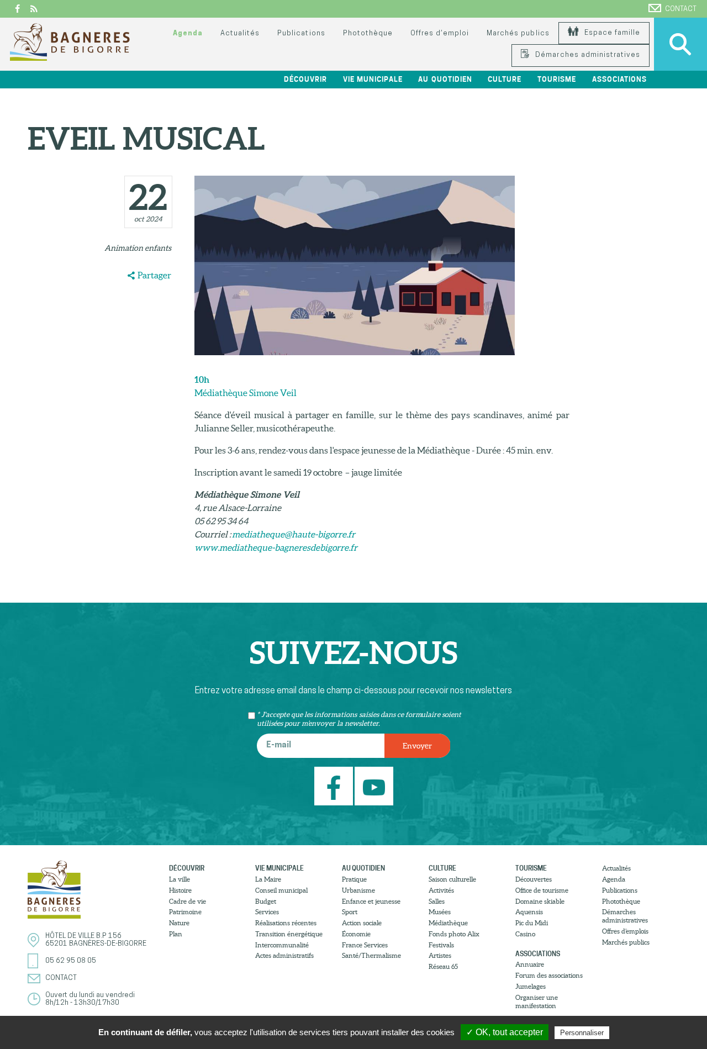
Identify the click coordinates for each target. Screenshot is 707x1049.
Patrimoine (185, 911)
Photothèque (368, 33)
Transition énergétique (289, 933)
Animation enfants (137, 248)
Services (267, 911)
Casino (525, 933)
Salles (437, 901)
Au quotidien (363, 868)
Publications (301, 33)
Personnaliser (582, 1033)
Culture (442, 868)
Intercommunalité (282, 944)
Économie (356, 933)
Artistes (440, 955)
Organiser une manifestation (536, 1001)
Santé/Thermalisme (371, 955)
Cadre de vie (187, 901)
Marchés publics (518, 33)
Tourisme (531, 868)
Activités (441, 890)
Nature (179, 922)
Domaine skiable (539, 901)
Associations (537, 954)
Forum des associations (549, 975)
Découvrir (186, 868)
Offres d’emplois (625, 931)
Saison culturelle (452, 879)
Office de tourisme (541, 890)
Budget (265, 901)
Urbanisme (358, 890)
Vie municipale (279, 868)
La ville (179, 879)
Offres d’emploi (439, 33)
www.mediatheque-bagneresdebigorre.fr (275, 547)
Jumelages (530, 986)
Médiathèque (448, 922)
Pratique (354, 879)
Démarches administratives (586, 55)
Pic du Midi (531, 922)
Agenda (188, 33)
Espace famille (611, 32)
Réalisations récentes (285, 922)
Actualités (240, 33)
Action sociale (362, 922)
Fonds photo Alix (454, 933)
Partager (154, 275)
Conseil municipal (281, 890)
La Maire (268, 879)
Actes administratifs (284, 955)
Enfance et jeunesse (371, 901)
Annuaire (529, 964)
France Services (365, 944)
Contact (681, 9)
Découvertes (533, 879)
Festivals (441, 944)
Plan (175, 933)
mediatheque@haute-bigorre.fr (293, 534)
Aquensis (529, 911)
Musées (440, 911)
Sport (349, 911)
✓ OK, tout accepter (504, 1032)
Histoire (180, 890)
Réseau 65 (443, 966)
